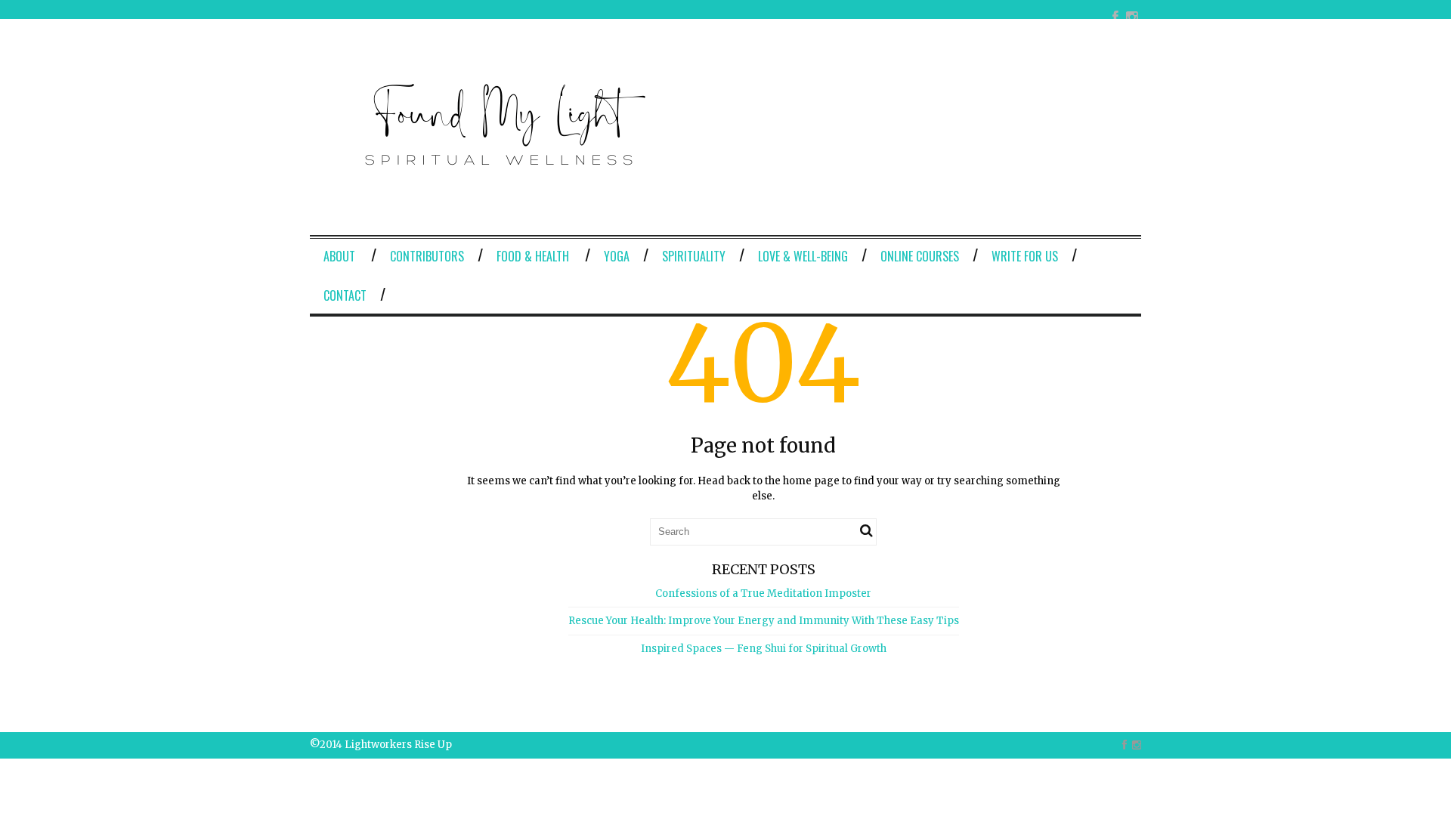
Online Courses (919, 256)
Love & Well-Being (803, 256)
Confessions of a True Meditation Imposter (763, 593)
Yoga (617, 256)
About (339, 256)
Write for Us (1025, 256)
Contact (345, 295)
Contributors (427, 256)
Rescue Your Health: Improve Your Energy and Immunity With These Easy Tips (763, 620)
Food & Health (533, 256)
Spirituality (694, 256)
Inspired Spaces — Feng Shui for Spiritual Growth (763, 648)
